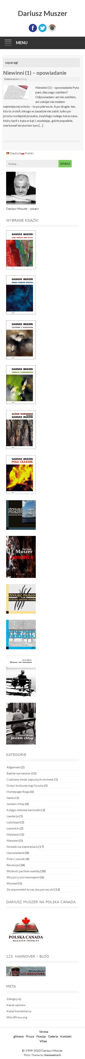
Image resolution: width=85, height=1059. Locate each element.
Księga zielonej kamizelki (24, 810)
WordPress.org (17, 1017)
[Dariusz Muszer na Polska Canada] (28, 929)
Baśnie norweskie (18, 773)
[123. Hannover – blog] (26, 972)
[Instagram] (52, 31)
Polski (28, 153)
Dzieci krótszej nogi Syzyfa (25, 785)
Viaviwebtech (52, 1055)
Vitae (43, 1041)
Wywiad (12, 883)
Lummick (13, 828)
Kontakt (66, 1036)
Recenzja (13, 865)
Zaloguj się (14, 999)
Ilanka (11, 798)
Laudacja (13, 816)
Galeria (53, 1036)
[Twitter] (42, 31)
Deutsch (15, 153)
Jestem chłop (16, 804)
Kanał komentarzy (19, 1011)
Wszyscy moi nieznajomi (23, 877)
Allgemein (13, 767)
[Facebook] (32, 31)
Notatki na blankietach (22, 846)
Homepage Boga (18, 791)
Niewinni (13, 840)
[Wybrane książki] (23, 250)
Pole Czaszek (16, 859)
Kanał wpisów (16, 1005)
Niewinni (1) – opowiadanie (34, 73)
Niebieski (13, 834)
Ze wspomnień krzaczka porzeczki (30, 889)
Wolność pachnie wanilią (23, 871)
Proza (30, 1036)
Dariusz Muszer (42, 13)
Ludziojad (13, 822)
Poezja (41, 1036)
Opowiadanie (16, 853)
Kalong (22, 78)
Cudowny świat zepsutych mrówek (30, 779)
